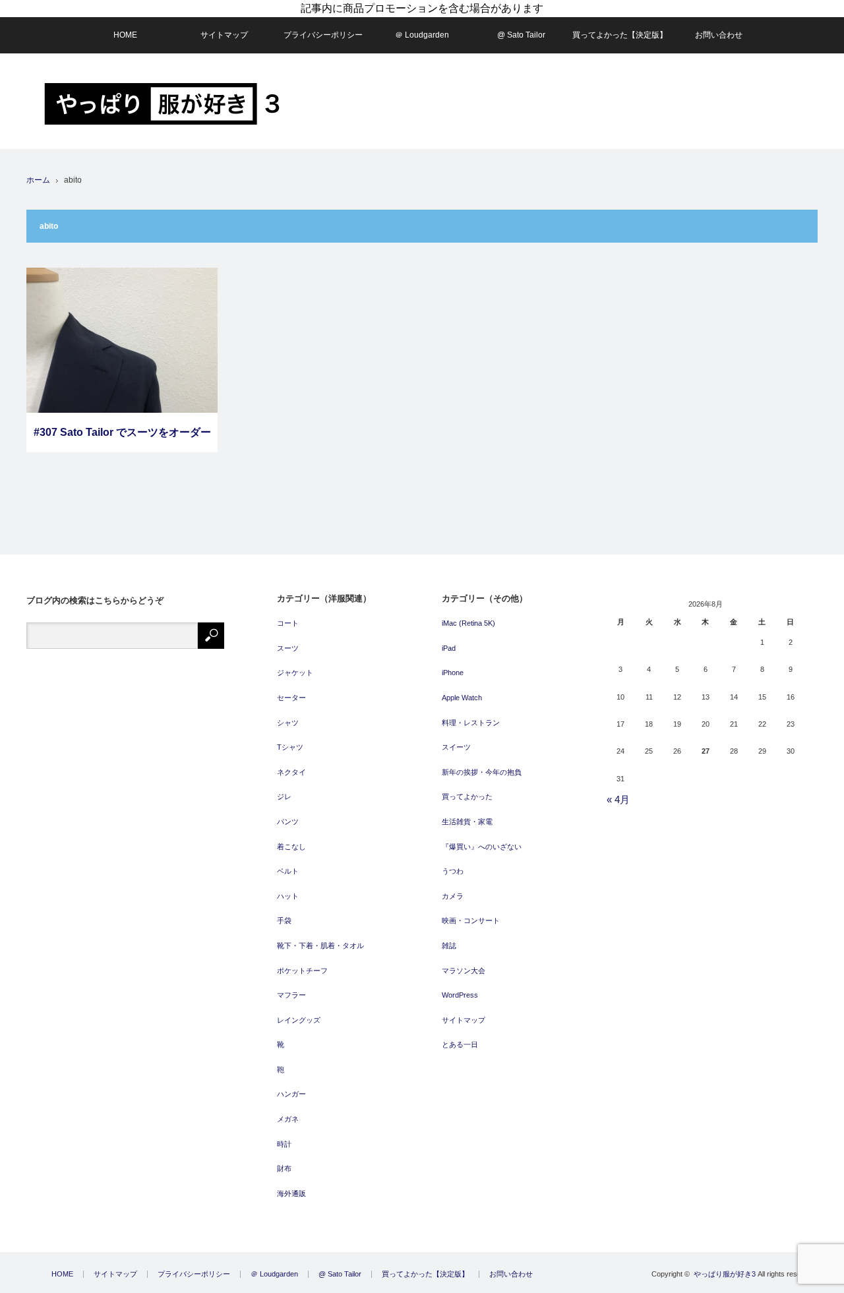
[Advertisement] (578, 101)
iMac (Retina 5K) (468, 623)
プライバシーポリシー (323, 35)
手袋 (284, 920)
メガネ (288, 1119)
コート (288, 623)
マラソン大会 (463, 971)
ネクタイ (291, 772)
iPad (449, 648)
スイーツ (456, 747)
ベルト (288, 871)
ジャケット (295, 673)
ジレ (284, 796)
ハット (288, 896)
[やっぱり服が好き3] (162, 104)
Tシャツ (290, 747)
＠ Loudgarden (422, 35)
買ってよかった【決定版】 (619, 35)
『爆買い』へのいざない (482, 847)
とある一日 (460, 1044)
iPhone (453, 673)
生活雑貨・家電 (467, 822)
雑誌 (449, 945)
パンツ (288, 822)
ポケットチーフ (302, 971)
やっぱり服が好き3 (725, 1274)
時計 (284, 1144)
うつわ (453, 871)
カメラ (453, 896)
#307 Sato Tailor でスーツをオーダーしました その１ (122, 439)
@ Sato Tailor (521, 35)
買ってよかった (467, 796)
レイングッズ (298, 1020)
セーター (291, 698)
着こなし (291, 847)
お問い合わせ (718, 35)
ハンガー (291, 1094)
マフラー (291, 995)
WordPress (460, 995)
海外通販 (291, 1193)
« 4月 (618, 799)
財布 (284, 1168)
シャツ (288, 723)
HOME (125, 35)
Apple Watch (462, 698)
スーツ (288, 648)
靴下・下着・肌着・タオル (320, 945)
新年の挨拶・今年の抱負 (482, 772)
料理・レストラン (471, 723)
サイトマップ (224, 35)
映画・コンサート (471, 920)
